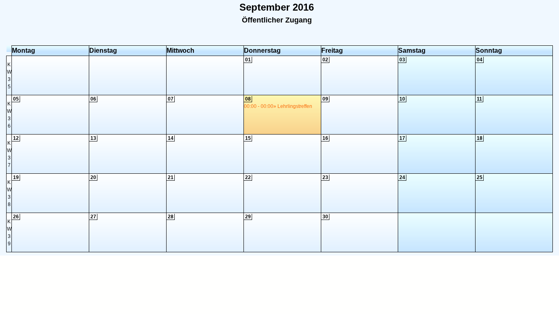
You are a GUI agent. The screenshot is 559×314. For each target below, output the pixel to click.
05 (16, 99)
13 (93, 138)
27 (93, 217)
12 (16, 138)
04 (479, 60)
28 (171, 217)
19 (16, 177)
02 (325, 60)
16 (325, 138)
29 (248, 217)
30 (325, 217)
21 (171, 177)
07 (171, 99)
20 (93, 177)
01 (248, 60)
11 (479, 99)
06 (93, 99)
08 (248, 99)
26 (16, 217)
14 (171, 138)
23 (325, 177)
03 (402, 60)
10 (402, 99)
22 (248, 177)
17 (402, 138)
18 (479, 138)
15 (248, 138)
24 (402, 177)
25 (479, 177)
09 (325, 99)
